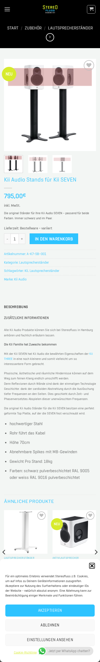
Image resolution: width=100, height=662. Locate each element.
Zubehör (33, 28)
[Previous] (12, 105)
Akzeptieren (50, 610)
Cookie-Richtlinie (25, 652)
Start (12, 28)
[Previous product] (50, 37)
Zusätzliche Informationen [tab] (26, 317)
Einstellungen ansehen (50, 639)
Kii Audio (20, 279)
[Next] (87, 105)
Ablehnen (50, 625)
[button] (92, 565)
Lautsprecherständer (70, 28)
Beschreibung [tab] (16, 307)
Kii (26, 270)
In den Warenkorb (54, 239)
